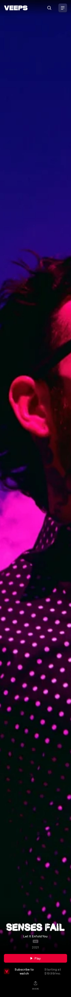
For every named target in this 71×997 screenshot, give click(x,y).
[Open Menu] (62, 8)
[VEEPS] (16, 8)
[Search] (49, 8)
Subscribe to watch (38, 971)
